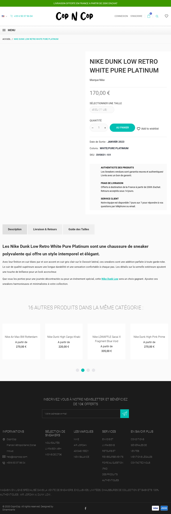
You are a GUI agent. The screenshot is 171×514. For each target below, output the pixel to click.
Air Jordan (80, 445)
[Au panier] (51, 327)
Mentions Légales (141, 456)
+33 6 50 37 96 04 (23, 16)
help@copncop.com (17, 456)
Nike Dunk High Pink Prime (149, 336)
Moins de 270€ (53, 454)
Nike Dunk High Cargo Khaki (63, 336)
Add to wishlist (148, 128)
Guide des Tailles (78, 229)
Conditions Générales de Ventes (139, 445)
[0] (148, 16)
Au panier (122, 127)
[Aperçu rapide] (25, 327)
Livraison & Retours (45, 229)
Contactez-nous (140, 462)
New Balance (81, 456)
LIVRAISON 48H (53, 448)
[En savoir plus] (33, 327)
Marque (94, 80)
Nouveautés (52, 442)
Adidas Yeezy (81, 451)
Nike (102, 80)
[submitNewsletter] (124, 413)
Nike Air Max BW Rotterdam (21, 336)
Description (15, 229)
